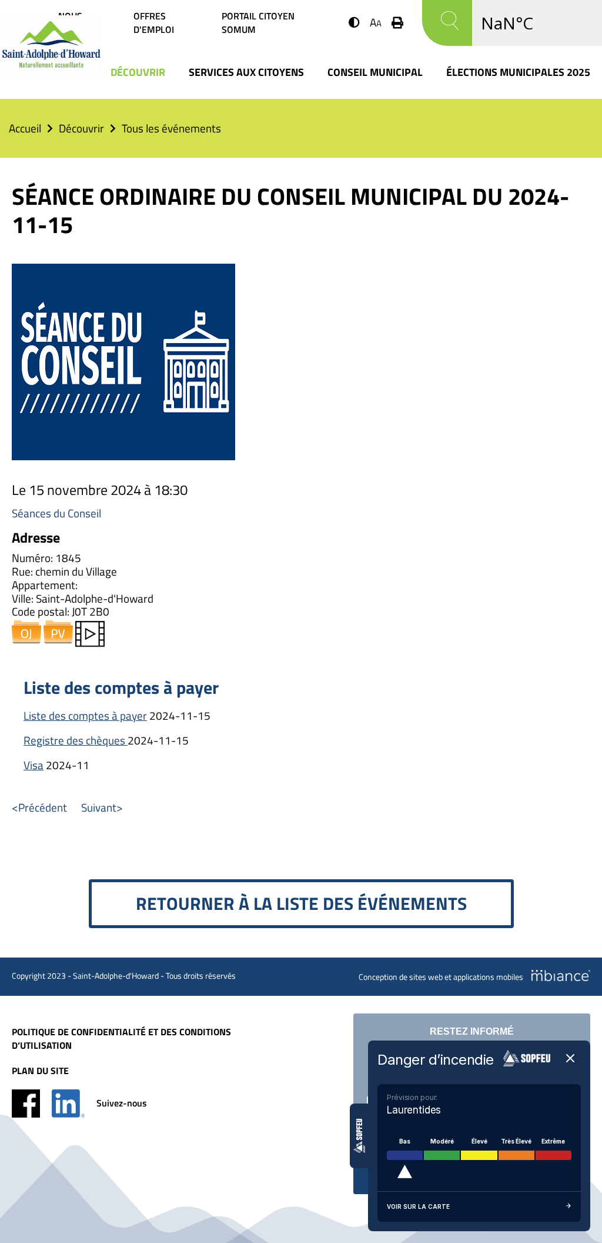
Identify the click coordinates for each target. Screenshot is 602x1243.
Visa (34, 764)
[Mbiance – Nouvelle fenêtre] (560, 975)
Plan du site (40, 1071)
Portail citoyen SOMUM (258, 22)
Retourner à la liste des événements (301, 903)
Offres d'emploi (153, 22)
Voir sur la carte (418, 1206)
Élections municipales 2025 (518, 72)
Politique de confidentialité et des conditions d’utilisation (121, 1038)
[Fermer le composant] (570, 1059)
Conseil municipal (375, 72)
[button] (354, 22)
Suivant (98, 807)
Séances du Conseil (56, 512)
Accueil (25, 128)
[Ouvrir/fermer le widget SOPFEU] (359, 1136)
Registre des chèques (76, 740)
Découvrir (138, 72)
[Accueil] (51, 73)
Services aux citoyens (246, 72)
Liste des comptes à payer (85, 715)
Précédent (42, 807)
